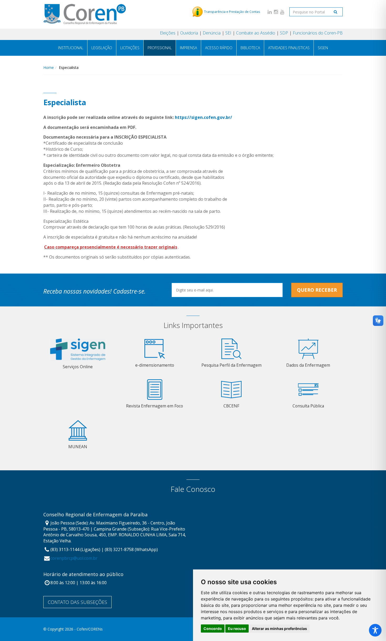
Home (48, 67)
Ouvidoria (189, 33)
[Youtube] (282, 11)
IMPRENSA (188, 47)
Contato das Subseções (77, 602)
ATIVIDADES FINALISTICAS (289, 47)
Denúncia (212, 33)
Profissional (160, 47)
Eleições (167, 33)
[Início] (84, 14)
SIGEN (323, 47)
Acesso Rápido (218, 47)
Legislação (101, 47)
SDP (284, 33)
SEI (228, 33)
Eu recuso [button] (237, 628)
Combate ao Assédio (255, 33)
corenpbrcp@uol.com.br (73, 558)
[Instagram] (276, 11)
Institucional (70, 47)
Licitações (129, 47)
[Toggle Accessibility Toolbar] (375, 630)
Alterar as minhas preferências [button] (279, 628)
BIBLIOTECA (250, 47)
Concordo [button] (213, 628)
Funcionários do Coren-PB (318, 33)
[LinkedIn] (270, 11)
